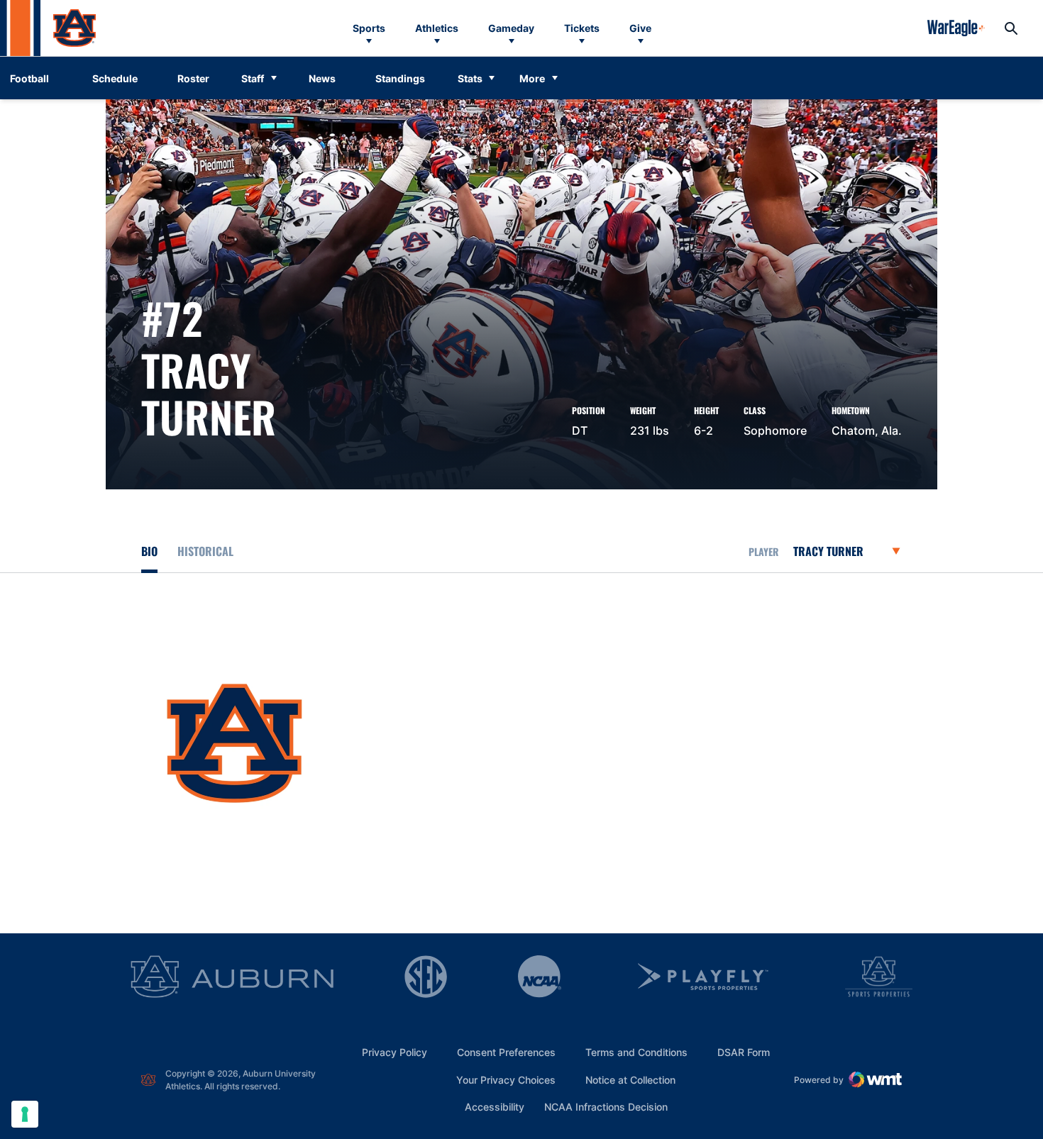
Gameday (511, 28)
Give (640, 28)
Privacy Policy (394, 1052)
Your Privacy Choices (506, 1080)
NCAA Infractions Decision (606, 1106)
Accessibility (494, 1106)
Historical (205, 551)
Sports (369, 28)
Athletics (436, 28)
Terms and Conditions (636, 1052)
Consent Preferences (506, 1052)
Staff (252, 78)
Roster (193, 78)
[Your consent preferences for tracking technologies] (24, 1114)
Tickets (582, 28)
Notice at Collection (630, 1080)
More (532, 78)
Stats (470, 78)
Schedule (115, 78)
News (322, 78)
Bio (149, 551)
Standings (400, 78)
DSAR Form (743, 1052)
